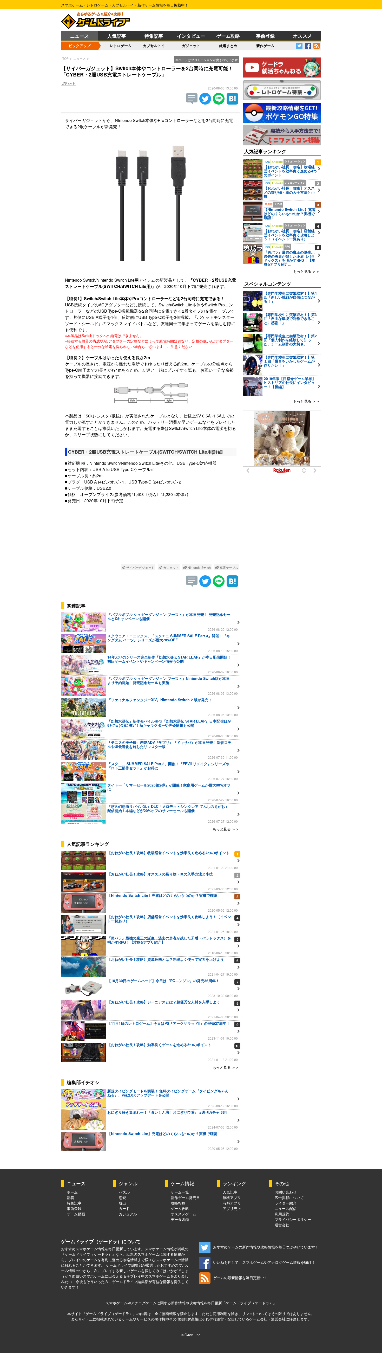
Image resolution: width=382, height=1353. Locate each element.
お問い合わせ (286, 1192)
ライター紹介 (286, 1203)
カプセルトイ (154, 45)
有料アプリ (232, 1203)
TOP (65, 58)
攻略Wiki (178, 1203)
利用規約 (282, 1213)
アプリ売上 (232, 1208)
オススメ (302, 36)
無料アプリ (232, 1197)
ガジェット (191, 45)
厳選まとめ (228, 45)
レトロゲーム (120, 45)
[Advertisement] (150, 538)
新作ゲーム (265, 45)
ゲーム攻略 (228, 36)
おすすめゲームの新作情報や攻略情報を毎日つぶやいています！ (266, 1246)
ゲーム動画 (76, 1213)
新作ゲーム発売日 (185, 1197)
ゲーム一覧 (180, 1192)
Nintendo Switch (199, 567)
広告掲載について (289, 1197)
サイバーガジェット (140, 567)
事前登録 (265, 36)
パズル (124, 1192)
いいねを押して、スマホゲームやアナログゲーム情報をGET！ (264, 1262)
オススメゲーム (183, 1213)
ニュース (79, 36)
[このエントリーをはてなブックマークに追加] (232, 103)
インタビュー (191, 36)
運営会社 (282, 1224)
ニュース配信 (286, 1208)
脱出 (122, 1203)
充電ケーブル (228, 567)
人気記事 (116, 36)
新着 (70, 1197)
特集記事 (153, 36)
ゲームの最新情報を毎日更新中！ (240, 1277)
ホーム (72, 1192)
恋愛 (122, 1197)
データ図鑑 (180, 1219)
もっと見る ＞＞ (226, 829)
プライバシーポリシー (293, 1219)
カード (124, 1208)
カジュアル (128, 1213)
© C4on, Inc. (191, 1334)
